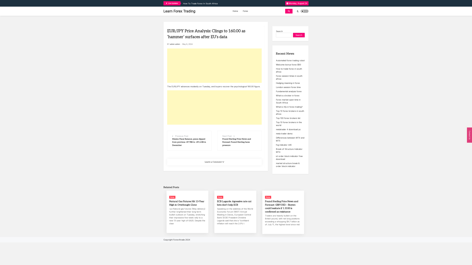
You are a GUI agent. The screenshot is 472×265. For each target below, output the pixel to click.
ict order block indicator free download (289, 157)
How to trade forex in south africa (200, 3)
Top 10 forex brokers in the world (289, 123)
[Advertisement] (214, 65)
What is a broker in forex (287, 95)
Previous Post (181, 136)
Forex (245, 11)
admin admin (175, 44)
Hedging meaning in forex (288, 83)
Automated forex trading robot (290, 60)
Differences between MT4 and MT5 (290, 139)
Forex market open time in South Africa (288, 101)
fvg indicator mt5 (284, 145)
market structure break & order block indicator (288, 164)
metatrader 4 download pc (288, 129)
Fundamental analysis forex (289, 91)
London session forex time (288, 87)
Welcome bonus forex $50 (288, 64)
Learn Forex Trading (179, 11)
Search (279, 31)
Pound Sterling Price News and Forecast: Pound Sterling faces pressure (236, 142)
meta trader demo (284, 133)
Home (235, 11)
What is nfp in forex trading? (289, 107)
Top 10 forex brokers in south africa (290, 112)
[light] (301, 11)
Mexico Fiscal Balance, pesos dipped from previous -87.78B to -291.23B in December (189, 142)
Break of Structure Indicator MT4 (289, 150)
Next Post (227, 136)
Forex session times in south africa (289, 77)
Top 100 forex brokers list (288, 118)
